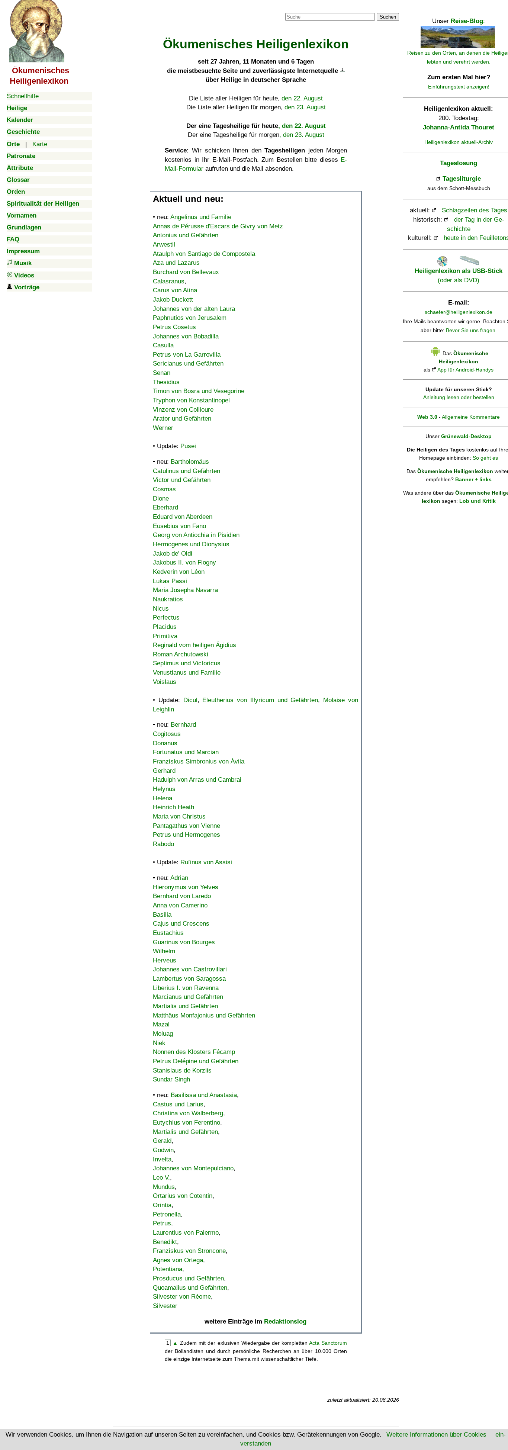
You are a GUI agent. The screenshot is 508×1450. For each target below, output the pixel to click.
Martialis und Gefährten (185, 1006)
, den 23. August (301, 134)
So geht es (485, 458)
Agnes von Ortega (178, 1260)
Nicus (161, 608)
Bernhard (183, 724)
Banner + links (473, 479)
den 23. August (305, 107)
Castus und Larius (178, 1104)
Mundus (164, 1186)
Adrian (179, 877)
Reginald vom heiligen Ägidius (194, 645)
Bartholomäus (190, 461)
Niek (159, 1042)
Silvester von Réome (182, 1296)
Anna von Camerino (180, 905)
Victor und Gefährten (181, 479)
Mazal (161, 1024)
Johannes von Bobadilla (186, 336)
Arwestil (164, 244)
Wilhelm (164, 951)
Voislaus (164, 681)
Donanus (165, 743)
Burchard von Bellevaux (186, 272)
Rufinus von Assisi (206, 862)
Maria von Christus (179, 816)
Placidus (165, 626)
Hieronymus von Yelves (185, 887)
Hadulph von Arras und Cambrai (197, 779)
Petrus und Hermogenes (186, 834)
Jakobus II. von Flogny (184, 562)
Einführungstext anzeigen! (458, 87)
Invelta (162, 1159)
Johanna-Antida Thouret (458, 127)
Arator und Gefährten (182, 418)
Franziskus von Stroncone (189, 1250)
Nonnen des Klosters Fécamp (194, 1051)
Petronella (167, 1214)
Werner (163, 427)
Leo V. (161, 1177)
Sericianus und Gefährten (188, 363)
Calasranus (168, 281)
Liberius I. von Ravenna (186, 987)
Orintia (162, 1205)
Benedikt (165, 1241)
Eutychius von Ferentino (186, 1122)
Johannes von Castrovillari (190, 969)
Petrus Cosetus (174, 327)
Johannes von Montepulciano (193, 1168)
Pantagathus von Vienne (186, 825)
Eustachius (168, 932)
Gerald (162, 1140)
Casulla (163, 345)
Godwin (163, 1150)
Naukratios (168, 599)
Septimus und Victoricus (187, 663)
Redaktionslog (285, 1321)
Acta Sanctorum (328, 1343)
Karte (39, 144)
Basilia (162, 914)
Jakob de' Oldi (172, 553)
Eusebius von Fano (179, 526)
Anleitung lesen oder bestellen (458, 397)
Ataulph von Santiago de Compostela (204, 253)
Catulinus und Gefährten (186, 471)
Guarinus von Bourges (184, 942)
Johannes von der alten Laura (194, 308)
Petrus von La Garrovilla (187, 354)
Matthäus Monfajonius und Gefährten (204, 1015)
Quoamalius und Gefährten (190, 1287)
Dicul (190, 700)
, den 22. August (302, 125)
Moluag (163, 1033)
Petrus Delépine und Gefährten (195, 1061)
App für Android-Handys (465, 370)
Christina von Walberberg (188, 1113)
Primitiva (165, 636)
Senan (161, 372)
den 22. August (302, 98)
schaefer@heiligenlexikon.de (458, 312)
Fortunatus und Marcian (186, 752)
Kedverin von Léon (179, 571)
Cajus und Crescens (181, 923)
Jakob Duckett (173, 299)
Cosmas (164, 489)
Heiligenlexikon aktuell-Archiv (458, 142)
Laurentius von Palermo (186, 1232)
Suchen (388, 17)
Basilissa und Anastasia (204, 1095)
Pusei (188, 446)
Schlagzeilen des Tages (474, 210)
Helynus (164, 788)
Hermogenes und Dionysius (191, 544)
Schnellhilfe (23, 96)
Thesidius (166, 382)
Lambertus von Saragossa (189, 978)
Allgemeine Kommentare (471, 417)
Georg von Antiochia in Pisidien (196, 534)
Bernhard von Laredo (182, 896)
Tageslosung (458, 163)
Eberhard (165, 507)
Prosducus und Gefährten (188, 1278)
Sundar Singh (171, 1079)
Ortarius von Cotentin (182, 1195)
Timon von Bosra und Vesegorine (198, 391)
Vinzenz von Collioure (183, 409)
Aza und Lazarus (176, 262)
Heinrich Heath (173, 807)
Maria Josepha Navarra (185, 590)
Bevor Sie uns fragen (470, 330)
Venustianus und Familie (187, 672)
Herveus (164, 960)
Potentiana (167, 1269)
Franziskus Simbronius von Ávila (198, 761)
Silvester (165, 1305)
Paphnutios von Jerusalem (189, 317)
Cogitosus (167, 733)
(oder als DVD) (458, 275)
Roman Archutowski (180, 654)
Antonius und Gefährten (185, 235)
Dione (161, 498)
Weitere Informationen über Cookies (436, 1434)
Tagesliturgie (462, 178)
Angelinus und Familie (200, 217)
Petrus (162, 1223)
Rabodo (163, 844)
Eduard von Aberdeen (182, 516)
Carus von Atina (175, 290)
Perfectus (166, 617)
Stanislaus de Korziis (182, 1070)
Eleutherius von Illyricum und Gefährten (260, 700)
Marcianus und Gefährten (188, 996)
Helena (162, 798)
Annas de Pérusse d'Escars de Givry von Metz (218, 226)
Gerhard (164, 770)
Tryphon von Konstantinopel (191, 400)
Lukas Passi (170, 581)
